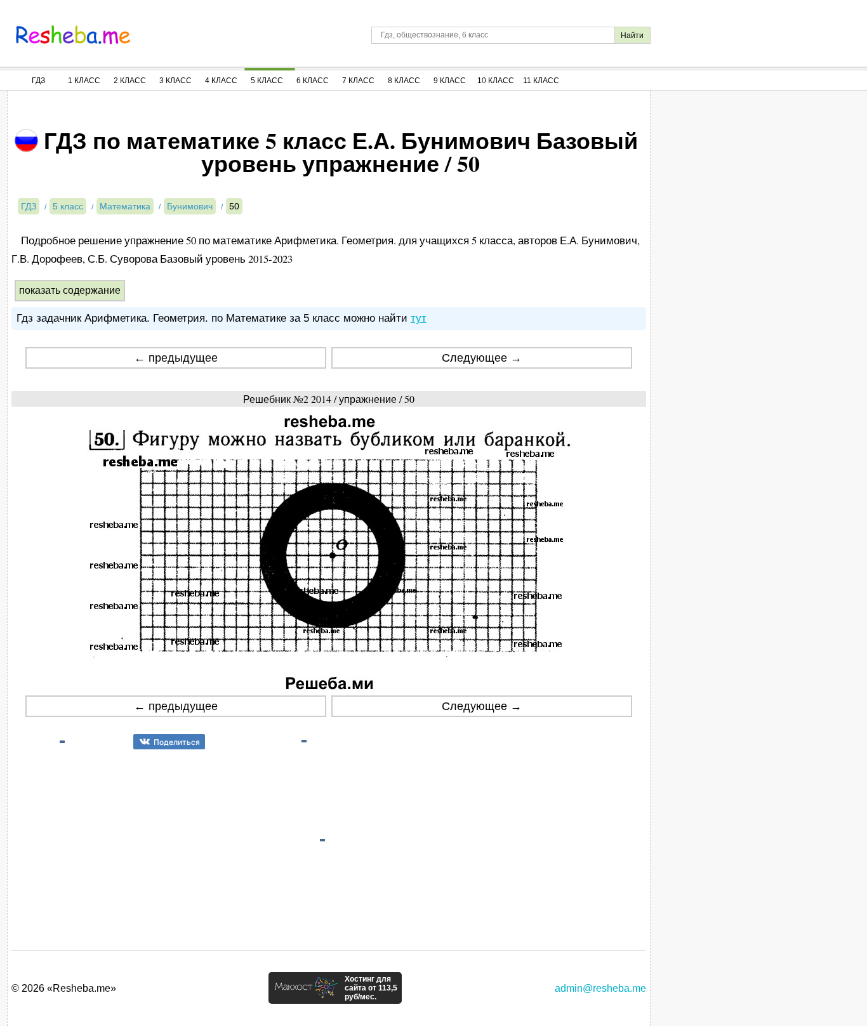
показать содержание (70, 290)
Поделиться (177, 742)
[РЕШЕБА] (73, 34)
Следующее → (482, 358)
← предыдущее (176, 358)
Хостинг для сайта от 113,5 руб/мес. (371, 988)
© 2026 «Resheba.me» (63, 988)
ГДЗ (38, 80)
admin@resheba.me (600, 988)
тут (419, 318)
